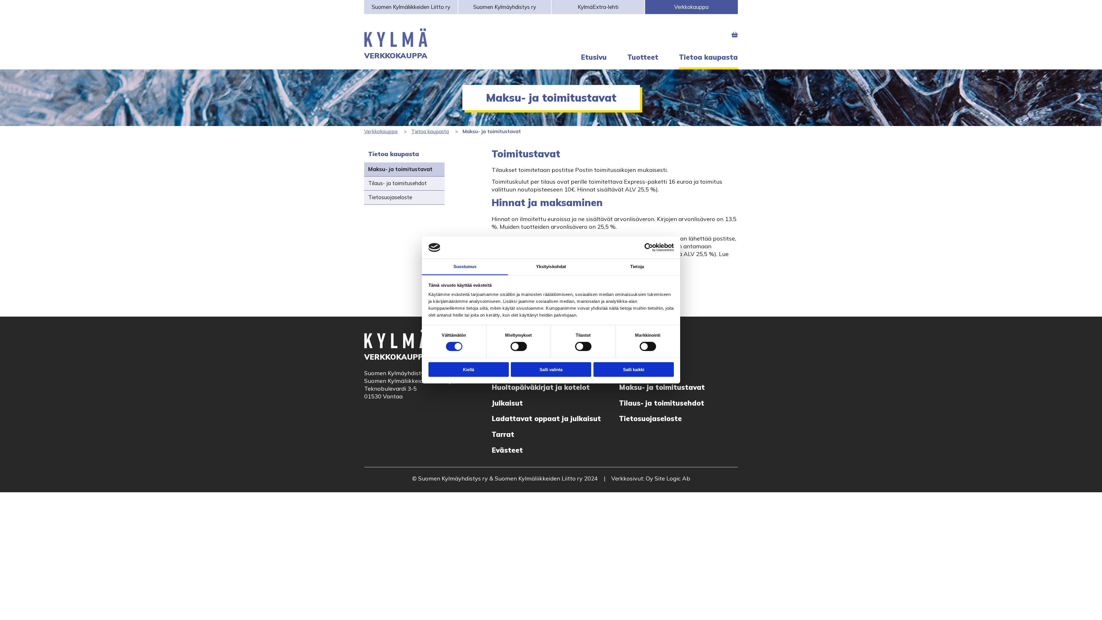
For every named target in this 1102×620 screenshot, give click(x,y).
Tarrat (503, 434)
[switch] (519, 346)
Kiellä (468, 369)
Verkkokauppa (691, 6)
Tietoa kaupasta (430, 131)
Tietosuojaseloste (390, 197)
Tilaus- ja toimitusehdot (397, 183)
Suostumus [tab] (465, 266)
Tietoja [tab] (637, 266)
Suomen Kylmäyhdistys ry (504, 6)
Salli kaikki (633, 369)
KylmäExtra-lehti (598, 6)
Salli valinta (551, 369)
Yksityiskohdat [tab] (551, 266)
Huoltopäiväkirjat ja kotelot (541, 387)
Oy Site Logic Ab (668, 478)
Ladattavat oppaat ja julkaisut (546, 418)
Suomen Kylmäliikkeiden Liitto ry (411, 6)
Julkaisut (507, 403)
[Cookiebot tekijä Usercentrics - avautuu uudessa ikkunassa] (649, 247)
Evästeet (507, 450)
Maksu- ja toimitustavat (400, 169)
